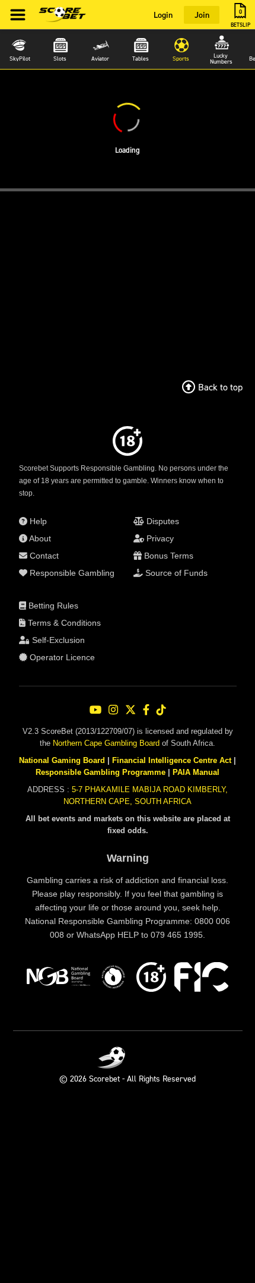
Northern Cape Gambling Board (106, 743)
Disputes (161, 521)
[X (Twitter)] (130, 709)
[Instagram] (113, 709)
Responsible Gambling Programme (100, 772)
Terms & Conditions (63, 623)
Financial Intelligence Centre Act (171, 760)
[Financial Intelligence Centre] (201, 978)
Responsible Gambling (70, 573)
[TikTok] (161, 709)
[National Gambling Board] (58, 978)
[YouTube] (95, 709)
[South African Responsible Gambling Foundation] (113, 978)
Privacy (159, 538)
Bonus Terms (167, 555)
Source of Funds (175, 573)
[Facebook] (146, 709)
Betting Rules (52, 605)
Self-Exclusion (57, 640)
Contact (43, 555)
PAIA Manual (196, 772)
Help (37, 521)
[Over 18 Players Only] (151, 978)
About (39, 538)
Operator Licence (61, 657)
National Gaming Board (62, 760)
